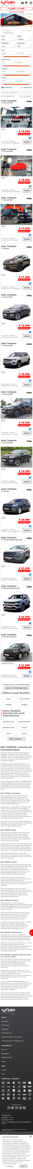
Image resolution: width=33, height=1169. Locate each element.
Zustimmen (24, 1166)
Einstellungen (9, 1166)
